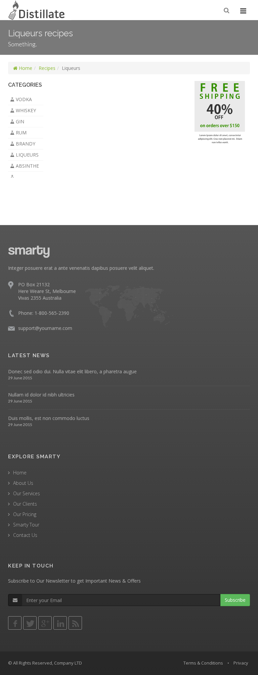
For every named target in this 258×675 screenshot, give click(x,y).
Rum (20, 132)
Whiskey (25, 110)
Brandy (24, 143)
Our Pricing (24, 514)
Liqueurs (26, 155)
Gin (19, 121)
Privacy (240, 663)
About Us (23, 483)
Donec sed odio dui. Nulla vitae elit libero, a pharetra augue (72, 371)
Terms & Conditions (203, 663)
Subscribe (235, 600)
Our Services (26, 493)
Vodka (23, 99)
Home (24, 68)
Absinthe (26, 166)
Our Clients (25, 504)
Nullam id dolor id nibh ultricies (41, 394)
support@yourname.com (45, 328)
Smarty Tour (26, 524)
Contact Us (25, 535)
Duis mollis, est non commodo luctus (48, 418)
